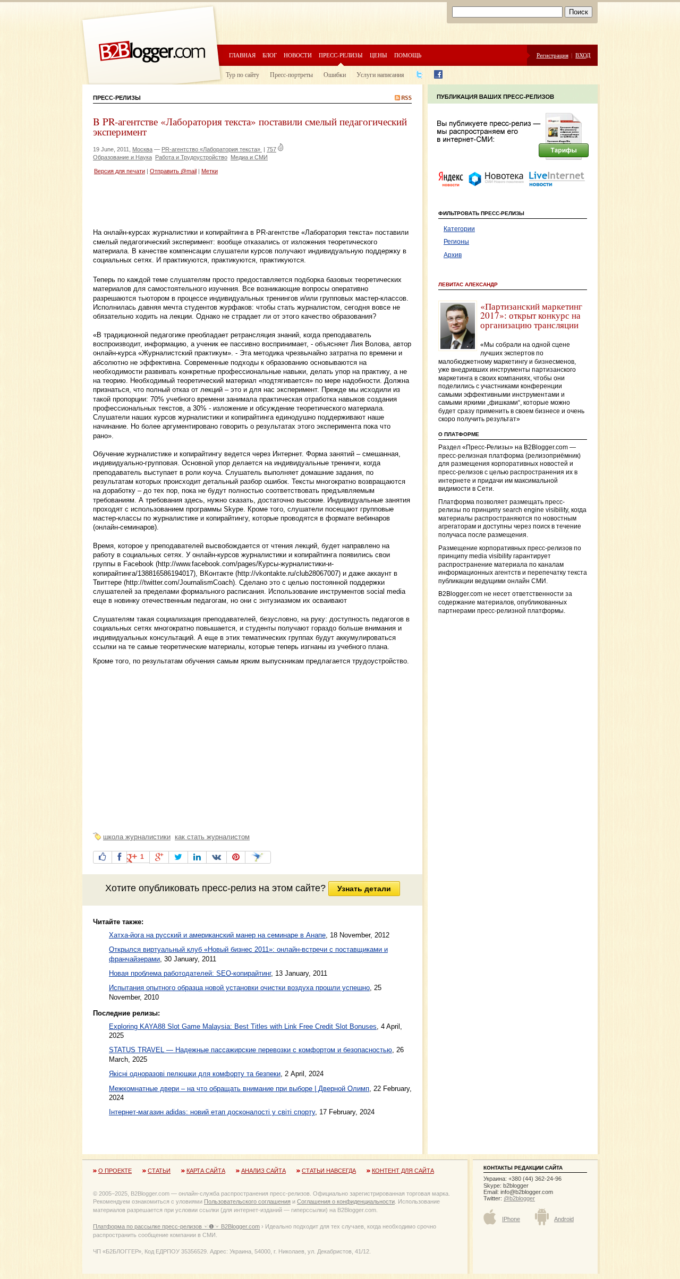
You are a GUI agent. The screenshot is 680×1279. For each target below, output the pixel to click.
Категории (459, 229)
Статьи (159, 1170)
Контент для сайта (403, 1170)
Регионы (456, 241)
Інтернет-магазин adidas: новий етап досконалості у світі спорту (212, 1112)
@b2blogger (519, 1198)
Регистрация (552, 55)
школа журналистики (137, 837)
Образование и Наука (122, 157)
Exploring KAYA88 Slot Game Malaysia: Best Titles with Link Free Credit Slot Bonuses (243, 1026)
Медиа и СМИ (249, 157)
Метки (209, 171)
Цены (378, 55)
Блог (269, 55)
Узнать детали (364, 888)
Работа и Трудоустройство (191, 157)
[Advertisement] (217, 203)
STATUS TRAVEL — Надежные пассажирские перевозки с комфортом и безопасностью (250, 1050)
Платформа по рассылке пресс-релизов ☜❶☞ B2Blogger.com (176, 1226)
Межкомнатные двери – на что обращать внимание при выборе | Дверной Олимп (239, 1089)
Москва (142, 149)
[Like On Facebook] (102, 857)
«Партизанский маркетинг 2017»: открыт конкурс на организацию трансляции (531, 315)
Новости (298, 55)
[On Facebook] (119, 857)
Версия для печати (119, 171)
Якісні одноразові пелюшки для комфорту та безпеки (194, 1074)
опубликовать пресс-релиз (197, 888)
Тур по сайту (242, 74)
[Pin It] (235, 857)
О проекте (115, 1170)
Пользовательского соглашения (247, 1201)
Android (564, 1219)
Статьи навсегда (329, 1170)
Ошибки (335, 74)
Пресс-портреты (291, 74)
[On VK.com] (216, 857)
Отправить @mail (173, 171)
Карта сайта (205, 1170)
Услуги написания (380, 74)
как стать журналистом (212, 837)
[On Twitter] (178, 857)
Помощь (407, 55)
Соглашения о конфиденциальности (346, 1201)
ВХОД (583, 55)
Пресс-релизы (341, 55)
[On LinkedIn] (197, 857)
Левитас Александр (468, 284)
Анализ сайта (263, 1170)
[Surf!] (258, 857)
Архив (453, 255)
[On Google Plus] (159, 857)
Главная (242, 55)
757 (271, 149)
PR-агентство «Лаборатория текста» (212, 149)
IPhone (511, 1219)
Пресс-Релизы (117, 98)
